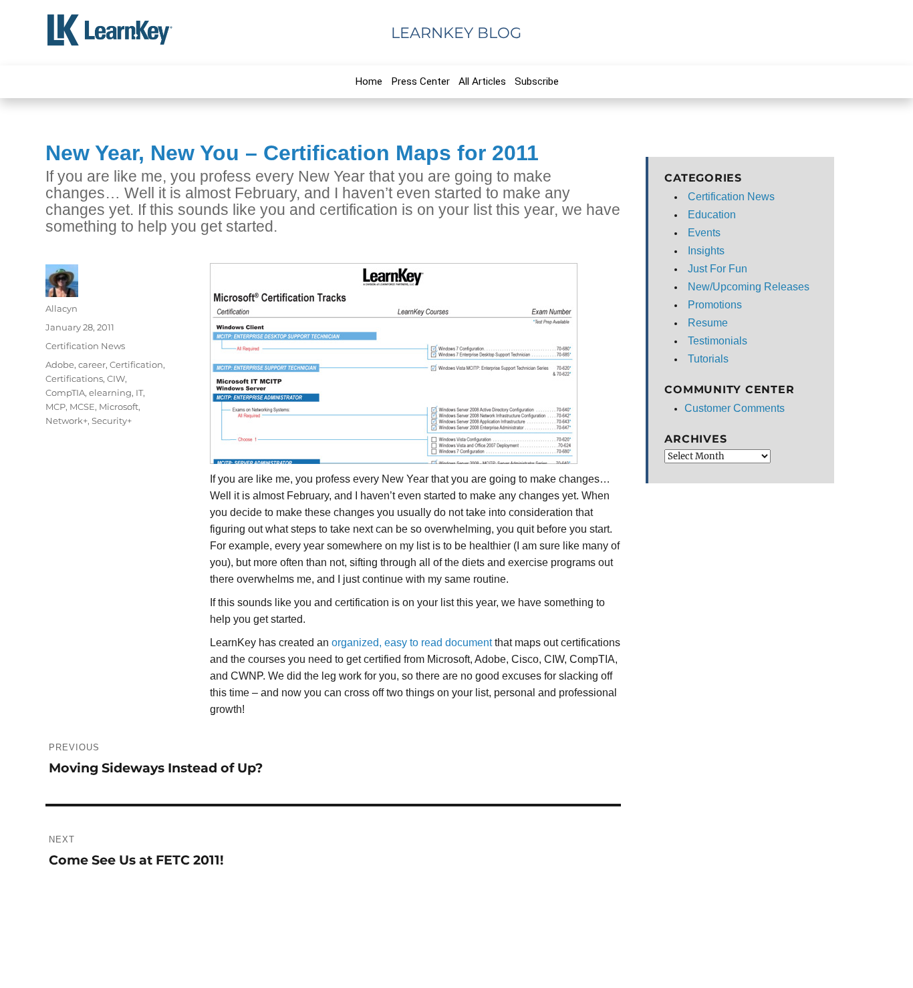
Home (368, 81)
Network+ (66, 420)
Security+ (112, 420)
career (92, 364)
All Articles (482, 81)
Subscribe (537, 81)
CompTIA (65, 392)
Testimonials (717, 340)
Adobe (59, 364)
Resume (708, 322)
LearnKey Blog (456, 32)
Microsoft (118, 406)
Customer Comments (734, 408)
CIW (116, 378)
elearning (110, 392)
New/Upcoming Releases (748, 286)
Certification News (85, 345)
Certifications (74, 378)
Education (712, 214)
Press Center (420, 81)
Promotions (715, 304)
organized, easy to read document (413, 642)
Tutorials (708, 358)
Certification (136, 364)
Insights (706, 250)
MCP (55, 406)
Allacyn (61, 308)
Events (704, 232)
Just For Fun (717, 268)
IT (139, 392)
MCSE (82, 406)
